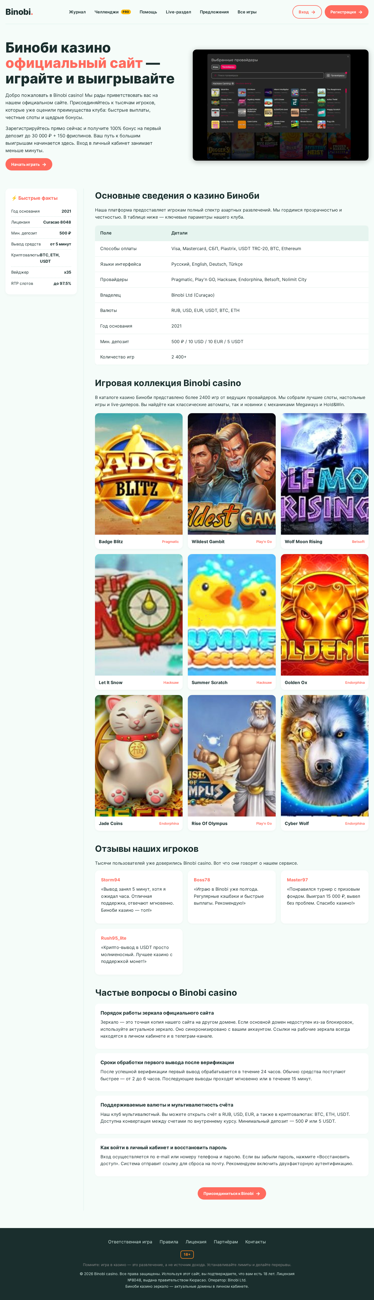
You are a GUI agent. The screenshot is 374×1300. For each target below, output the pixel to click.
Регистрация (343, 12)
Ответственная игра (130, 1241)
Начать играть (25, 164)
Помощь (148, 12)
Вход (304, 12)
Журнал (77, 12)
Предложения (214, 12)
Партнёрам (226, 1241)
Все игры (247, 12)
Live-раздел (178, 12)
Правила (169, 1241)
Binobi (19, 12)
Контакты (255, 1241)
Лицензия (196, 1241)
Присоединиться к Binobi (228, 1193)
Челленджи (111, 12)
